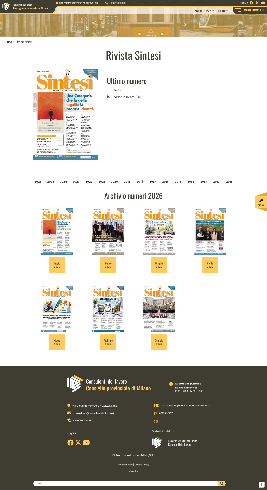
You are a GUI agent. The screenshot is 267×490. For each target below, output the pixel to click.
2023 (76, 182)
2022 (88, 182)
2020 (114, 182)
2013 (203, 182)
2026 (37, 182)
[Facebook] (71, 444)
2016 (165, 182)
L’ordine (197, 10)
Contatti (223, 10)
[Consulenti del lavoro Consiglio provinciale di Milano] (6, 6)
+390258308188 (117, 3)
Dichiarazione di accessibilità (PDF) (133, 455)
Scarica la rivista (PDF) (127, 97)
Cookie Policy (142, 464)
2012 (216, 182)
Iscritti (210, 10)
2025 (50, 182)
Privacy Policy (125, 464)
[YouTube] (87, 444)
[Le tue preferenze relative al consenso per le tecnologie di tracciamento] (262, 485)
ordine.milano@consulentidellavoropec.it (185, 405)
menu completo (254, 10)
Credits (133, 471)
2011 (229, 182)
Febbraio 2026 (108, 342)
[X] (79, 444)
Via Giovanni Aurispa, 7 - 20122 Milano (94, 406)
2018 (140, 182)
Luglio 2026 (57, 265)
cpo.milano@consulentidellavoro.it (78, 2)
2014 (190, 182)
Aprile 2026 (210, 265)
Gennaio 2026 (159, 342)
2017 (152, 182)
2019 (127, 182)
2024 (63, 182)
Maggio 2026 (159, 265)
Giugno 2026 (108, 265)
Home (8, 41)
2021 (101, 182)
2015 (178, 182)
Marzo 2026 (57, 342)
